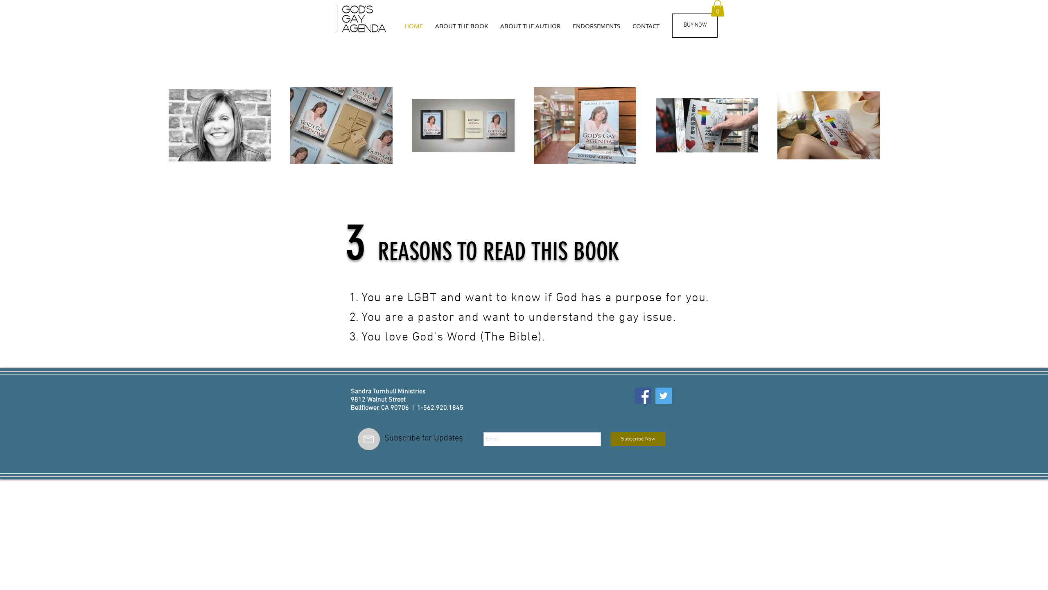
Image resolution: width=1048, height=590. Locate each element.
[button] (596, 26)
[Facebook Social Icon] (643, 396)
